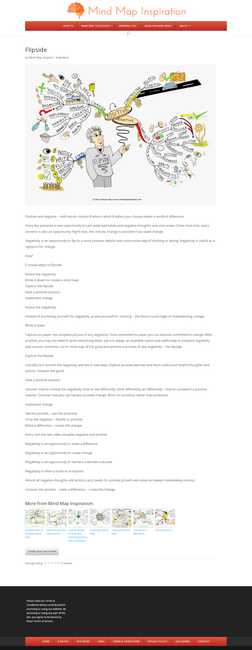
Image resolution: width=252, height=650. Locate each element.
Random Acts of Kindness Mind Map (34, 533)
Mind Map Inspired (41, 57)
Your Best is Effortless (140, 531)
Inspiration (62, 57)
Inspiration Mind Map (99, 531)
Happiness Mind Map (121, 531)
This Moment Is (163, 530)
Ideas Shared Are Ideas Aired (56, 531)
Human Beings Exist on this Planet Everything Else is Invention (78, 535)
